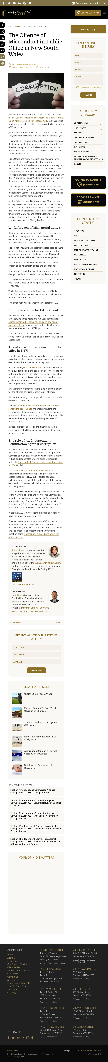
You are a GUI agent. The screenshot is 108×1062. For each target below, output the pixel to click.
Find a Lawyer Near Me (85, 264)
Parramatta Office (86, 950)
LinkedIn (34, 611)
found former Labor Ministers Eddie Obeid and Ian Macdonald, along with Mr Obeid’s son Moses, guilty (36, 117)
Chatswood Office (85, 968)
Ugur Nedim (33, 64)
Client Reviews (81, 245)
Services (78, 132)
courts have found (32, 367)
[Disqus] (36, 897)
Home (10, 26)
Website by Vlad (94, 1054)
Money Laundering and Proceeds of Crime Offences (88, 157)
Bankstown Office (85, 1008)
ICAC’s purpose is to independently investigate (31, 470)
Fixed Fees (79, 235)
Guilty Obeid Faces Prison (38, 694)
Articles (18, 26)
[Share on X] (2, 31)
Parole (77, 164)
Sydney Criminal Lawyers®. (36, 607)
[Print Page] (2, 63)
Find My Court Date (84, 269)
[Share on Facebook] (2, 25)
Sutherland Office (53, 1026)
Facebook (24, 611)
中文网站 (78, 278)
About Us (79, 231)
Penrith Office (83, 989)
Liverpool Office (52, 968)
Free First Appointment (86, 250)
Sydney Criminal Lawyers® (48, 562)
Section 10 (79, 274)
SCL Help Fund (81, 142)
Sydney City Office (52, 950)
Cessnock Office (84, 1026)
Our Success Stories (84, 240)
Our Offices (80, 254)
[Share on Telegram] (2, 50)
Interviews (79, 147)
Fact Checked (45, 67)
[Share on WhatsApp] (2, 44)
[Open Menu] (104, 12)
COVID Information (84, 151)
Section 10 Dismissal (84, 137)
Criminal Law (81, 123)
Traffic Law (80, 128)
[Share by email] (2, 56)
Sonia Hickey (20, 64)
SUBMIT (88, 94)
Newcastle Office (52, 989)
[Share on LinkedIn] (2, 37)
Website (21, 584)
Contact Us (80, 259)
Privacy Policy (12, 1050)
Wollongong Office (54, 1008)
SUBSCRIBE (36, 670)
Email (14, 584)
